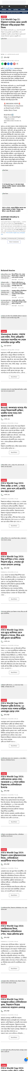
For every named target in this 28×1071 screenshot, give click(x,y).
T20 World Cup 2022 (12, 238)
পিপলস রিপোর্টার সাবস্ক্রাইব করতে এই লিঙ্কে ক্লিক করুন (13, 233)
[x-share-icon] (5, 65)
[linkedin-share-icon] (11, 65)
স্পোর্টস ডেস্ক (7, 419)
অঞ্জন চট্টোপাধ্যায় (7, 346)
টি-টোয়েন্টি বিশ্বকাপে (9, 68)
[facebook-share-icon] (8, 65)
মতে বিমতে (15, 9)
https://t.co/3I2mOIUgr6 (12, 117)
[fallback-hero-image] (6, 276)
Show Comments (14, 242)
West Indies (4, 238)
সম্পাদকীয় (22, 9)
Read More (14, 377)
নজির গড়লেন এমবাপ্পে (13, 1029)
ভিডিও (9, 9)
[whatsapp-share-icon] (2, 65)
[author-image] (2, 57)
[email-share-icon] (14, 65)
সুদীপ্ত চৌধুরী (6, 57)
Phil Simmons (21, 238)
